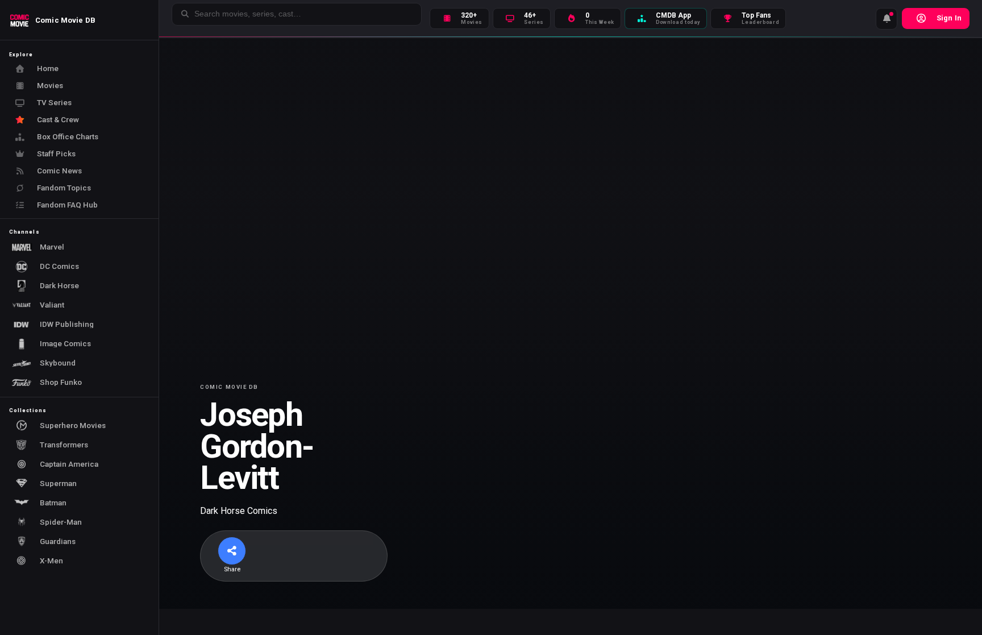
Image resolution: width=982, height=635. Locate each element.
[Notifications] (886, 19)
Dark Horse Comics (238, 510)
